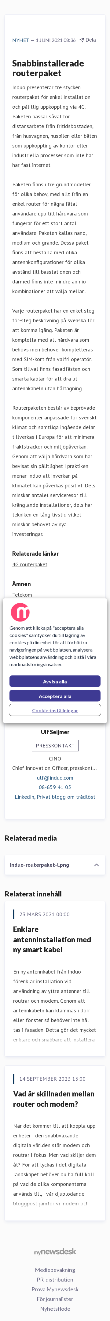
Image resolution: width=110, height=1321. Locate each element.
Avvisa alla (55, 681)
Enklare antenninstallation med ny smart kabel (52, 939)
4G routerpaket (29, 564)
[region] (55, 660)
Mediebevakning (55, 1269)
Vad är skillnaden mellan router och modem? (53, 1098)
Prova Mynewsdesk (55, 1289)
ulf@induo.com (55, 777)
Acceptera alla (55, 696)
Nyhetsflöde (55, 1308)
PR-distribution (55, 1279)
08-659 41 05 (55, 787)
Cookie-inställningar (55, 710)
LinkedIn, (26, 796)
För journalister (55, 1299)
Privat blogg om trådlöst (66, 796)
